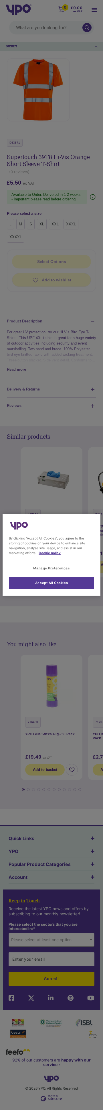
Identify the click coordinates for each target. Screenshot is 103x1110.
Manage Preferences (51, 568)
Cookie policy (50, 553)
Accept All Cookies (51, 583)
